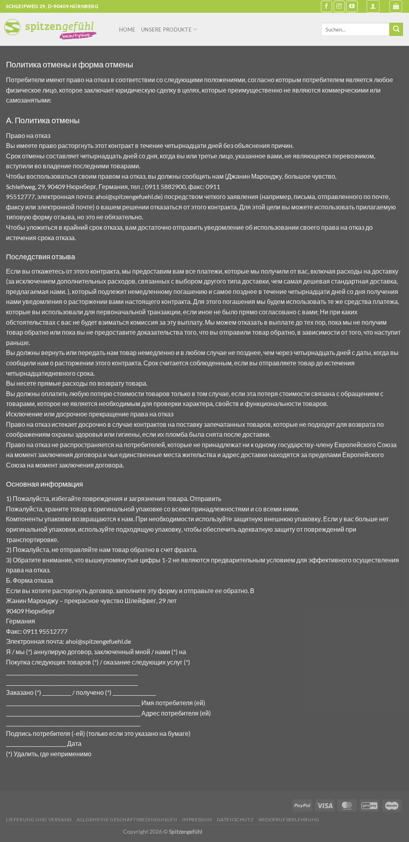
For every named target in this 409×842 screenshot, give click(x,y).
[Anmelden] (373, 6)
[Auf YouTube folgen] (351, 6)
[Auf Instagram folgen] (339, 6)
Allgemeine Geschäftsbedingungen (127, 819)
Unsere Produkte (166, 29)
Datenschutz (235, 819)
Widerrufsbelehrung (289, 819)
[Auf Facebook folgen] (326, 6)
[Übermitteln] (396, 29)
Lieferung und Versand (39, 819)
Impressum (197, 819)
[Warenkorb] (395, 6)
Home (127, 29)
